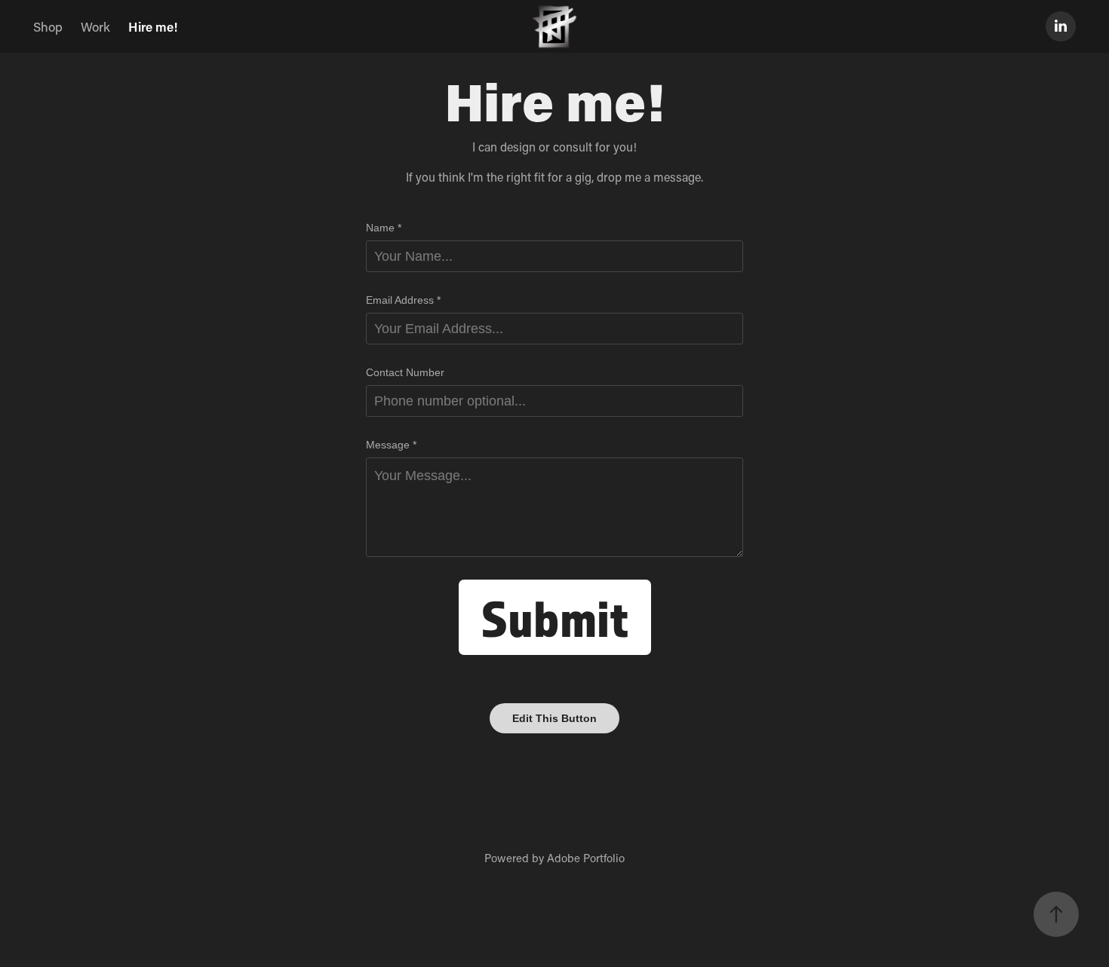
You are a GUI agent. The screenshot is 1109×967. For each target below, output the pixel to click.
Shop (48, 26)
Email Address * (403, 300)
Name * (383, 227)
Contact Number (405, 372)
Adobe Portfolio (586, 857)
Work (95, 26)
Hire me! (152, 26)
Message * (391, 444)
